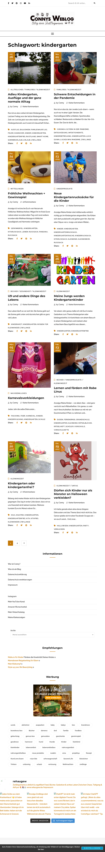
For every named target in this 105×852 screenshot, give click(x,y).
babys (63, 725)
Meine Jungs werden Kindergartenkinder (69, 297)
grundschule (83, 420)
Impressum (13, 585)
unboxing (26, 764)
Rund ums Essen (17, 759)
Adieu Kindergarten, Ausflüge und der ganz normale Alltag (24, 98)
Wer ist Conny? (14, 564)
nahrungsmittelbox (18, 753)
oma (64, 753)
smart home (42, 136)
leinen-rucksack (30, 232)
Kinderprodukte (65, 189)
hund (41, 742)
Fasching (15, 416)
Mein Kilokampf (14, 664)
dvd (55, 731)
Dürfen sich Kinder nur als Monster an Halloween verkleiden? (73, 494)
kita (28, 518)
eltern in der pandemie (77, 129)
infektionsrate (75, 133)
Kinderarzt (16, 324)
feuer (11, 133)
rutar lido (33, 759)
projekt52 (76, 753)
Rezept (89, 753)
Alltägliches (17, 90)
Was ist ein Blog (14, 569)
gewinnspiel (17, 228)
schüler (70, 426)
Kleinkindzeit (43, 90)
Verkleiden (59, 529)
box (73, 725)
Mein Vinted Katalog (16, 612)
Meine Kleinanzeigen (16, 617)
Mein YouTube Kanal (16, 602)
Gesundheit (25, 291)
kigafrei (20, 515)
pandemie (76, 140)
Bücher (14, 291)
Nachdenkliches (19, 393)
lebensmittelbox (48, 747)
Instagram (12, 596)
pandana (43, 232)
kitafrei (34, 518)
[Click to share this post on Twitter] (21, 143)
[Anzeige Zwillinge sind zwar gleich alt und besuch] (39, 804)
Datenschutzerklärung (17, 574)
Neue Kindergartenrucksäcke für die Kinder (74, 197)
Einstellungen (92, 848)
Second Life (68, 759)
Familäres (30, 90)
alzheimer (25, 725)
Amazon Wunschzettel (17, 607)
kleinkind (72, 239)
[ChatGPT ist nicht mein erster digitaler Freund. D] (66, 804)
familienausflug (39, 130)
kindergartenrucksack (65, 232)
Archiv (13, 630)
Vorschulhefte (61, 430)
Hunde (52, 742)
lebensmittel (31, 747)
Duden (60, 420)
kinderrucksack (83, 236)
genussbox (45, 736)
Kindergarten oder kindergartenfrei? (21, 485)
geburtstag (15, 736)
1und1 (13, 725)
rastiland (31, 136)
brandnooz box (16, 731)
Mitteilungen (17, 189)
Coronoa (61, 129)
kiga (13, 515)
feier (23, 416)
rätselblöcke (85, 423)
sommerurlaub (15, 140)
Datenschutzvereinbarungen (20, 580)
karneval (30, 416)
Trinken (14, 764)
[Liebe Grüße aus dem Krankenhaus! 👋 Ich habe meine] (12, 804)
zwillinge (36, 140)
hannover (19, 133)
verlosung (52, 764)
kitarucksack (14, 232)
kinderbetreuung (62, 136)
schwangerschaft (50, 759)
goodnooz (15, 742)
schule (41, 419)
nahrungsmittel (68, 747)
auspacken (40, 725)
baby (53, 725)
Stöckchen (83, 759)
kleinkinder (84, 239)
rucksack (12, 235)
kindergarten (39, 133)
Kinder (28, 133)
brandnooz (85, 725)
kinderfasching (15, 419)
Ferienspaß (69, 420)
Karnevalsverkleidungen (26, 398)
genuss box (30, 736)
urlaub (26, 140)
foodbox (78, 731)
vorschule (79, 426)
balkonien (25, 130)
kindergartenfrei (16, 136)
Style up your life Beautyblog (20, 667)
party (86, 526)
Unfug (75, 486)
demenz (44, 731)
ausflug (15, 130)
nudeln (53, 753)
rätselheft (59, 426)
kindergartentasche (64, 236)
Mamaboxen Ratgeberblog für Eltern (23, 661)
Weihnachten (68, 764)
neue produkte (38, 753)
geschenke (60, 736)
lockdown (65, 140)
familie (66, 731)
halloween (62, 526)
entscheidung (61, 133)
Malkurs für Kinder (15, 657)
